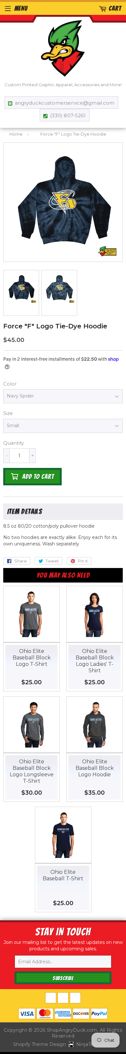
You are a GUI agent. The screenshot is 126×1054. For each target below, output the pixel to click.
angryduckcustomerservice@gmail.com (64, 103)
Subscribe (63, 978)
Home (16, 134)
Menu (20, 8)
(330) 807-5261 (68, 115)
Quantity (13, 443)
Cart (115, 8)
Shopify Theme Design (39, 1044)
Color (9, 384)
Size (8, 413)
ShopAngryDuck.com (72, 1030)
